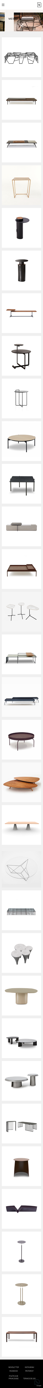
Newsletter (13, 1367)
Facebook (13, 1371)
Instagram (29, 1367)
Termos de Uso (29, 1379)
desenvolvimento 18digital (21, 1384)
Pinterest (29, 1371)
